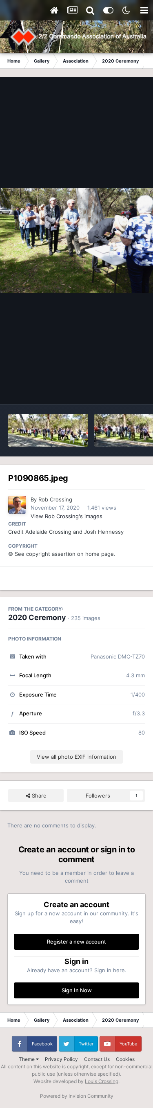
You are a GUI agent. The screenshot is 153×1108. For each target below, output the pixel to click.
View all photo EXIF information (76, 756)
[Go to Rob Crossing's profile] (17, 505)
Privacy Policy (61, 1059)
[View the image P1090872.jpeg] (48, 430)
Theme (27, 1059)
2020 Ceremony (37, 617)
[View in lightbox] (76, 240)
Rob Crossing (55, 499)
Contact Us (97, 1059)
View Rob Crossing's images (66, 516)
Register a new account (76, 941)
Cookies (125, 1059)
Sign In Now (77, 990)
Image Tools (119, 389)
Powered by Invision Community (76, 1096)
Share (38, 795)
